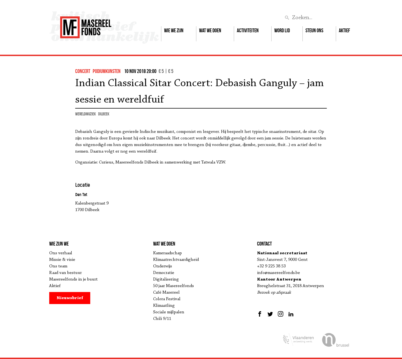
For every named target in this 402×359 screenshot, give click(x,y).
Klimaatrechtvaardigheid (176, 260)
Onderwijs (162, 266)
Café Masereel (166, 292)
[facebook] (260, 314)
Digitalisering (166, 279)
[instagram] (280, 314)
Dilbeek (103, 114)
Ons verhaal (60, 253)
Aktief (344, 30)
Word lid (282, 30)
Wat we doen (210, 30)
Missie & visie (62, 260)
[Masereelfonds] (85, 25)
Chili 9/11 (162, 319)
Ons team (58, 266)
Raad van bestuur (65, 273)
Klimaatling (164, 305)
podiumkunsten (107, 71)
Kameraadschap (167, 253)
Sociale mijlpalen (168, 312)
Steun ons (314, 30)
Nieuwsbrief (70, 298)
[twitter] (270, 314)
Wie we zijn (173, 30)
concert (82, 71)
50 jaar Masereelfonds (173, 286)
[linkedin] (291, 314)
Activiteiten (248, 30)
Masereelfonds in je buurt (73, 279)
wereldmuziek (85, 114)
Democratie (163, 273)
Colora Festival (166, 299)
